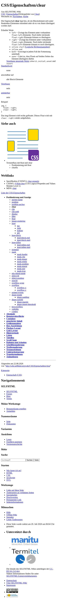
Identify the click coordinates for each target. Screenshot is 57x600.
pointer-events (17, 292)
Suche (25, 16)
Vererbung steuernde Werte (17, 61)
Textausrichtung (13, 349)
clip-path (15, 211)
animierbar (5, 93)
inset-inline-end (23, 245)
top (18, 226)
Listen (9, 335)
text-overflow (17, 307)
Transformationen (14, 354)
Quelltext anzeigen (14, 442)
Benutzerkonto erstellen (16, 409)
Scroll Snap (11, 340)
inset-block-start (23, 240)
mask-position (23, 264)
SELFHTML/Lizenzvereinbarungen (21, 576)
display (15, 214)
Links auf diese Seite (15, 490)
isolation (15, 250)
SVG (8, 480)
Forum (9, 394)
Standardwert (6, 66)
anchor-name (17, 200)
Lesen (8, 439)
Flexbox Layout (13, 328)
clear (14, 188)
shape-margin (22, 302)
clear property (33, 181)
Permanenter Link (13, 500)
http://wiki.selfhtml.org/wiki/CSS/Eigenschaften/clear (28, 366)
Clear (36, 14)
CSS (3, 14)
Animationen (12, 357)
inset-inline (16, 242)
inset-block (16, 235)
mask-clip (21, 257)
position (15, 202)
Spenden (10, 517)
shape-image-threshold (26, 304)
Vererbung (5, 84)
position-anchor (18, 204)
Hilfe (8, 512)
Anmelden (10, 411)
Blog (8, 396)
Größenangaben (13, 323)
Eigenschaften (12, 14)
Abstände (10, 314)
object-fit (15, 276)
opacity (15, 280)
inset (14, 223)
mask (14, 252)
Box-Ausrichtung (14, 326)
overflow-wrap (18, 283)
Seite (8, 421)
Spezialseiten (11, 495)
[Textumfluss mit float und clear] (6, 170)
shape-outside (17, 299)
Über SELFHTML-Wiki (16, 583)
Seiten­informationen (14, 502)
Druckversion (12, 497)
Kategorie (5, 370)
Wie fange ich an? (13, 470)
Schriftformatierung (15, 345)
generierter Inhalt (14, 321)
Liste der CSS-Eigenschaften (13, 193)
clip (13, 209)
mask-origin (22, 261)
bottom (20, 230)
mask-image (22, 259)
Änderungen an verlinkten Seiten (20, 492)
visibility (15, 309)
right (19, 228)
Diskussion (11, 424)
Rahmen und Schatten (16, 342)
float (13, 219)
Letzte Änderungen (14, 519)
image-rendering (18, 221)
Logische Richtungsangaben (37, 47)
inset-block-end (23, 238)
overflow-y (21, 290)
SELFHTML (11, 391)
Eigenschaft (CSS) (14, 375)
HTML (9, 473)
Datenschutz (11, 580)
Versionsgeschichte (14, 444)
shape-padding (23, 297)
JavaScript (10, 478)
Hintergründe (12, 333)
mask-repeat (22, 266)
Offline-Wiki (11, 515)
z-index (15, 311)
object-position (18, 278)
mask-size (21, 269)
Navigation (17, 16)
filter (14, 216)
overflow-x (21, 288)
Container (11, 319)
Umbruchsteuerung (15, 352)
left (18, 233)
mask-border (22, 254)
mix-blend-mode (18, 273)
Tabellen (10, 338)
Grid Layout (12, 330)
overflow (15, 285)
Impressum (11, 585)
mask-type (21, 271)
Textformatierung (14, 347)
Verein (9, 398)
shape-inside (17, 295)
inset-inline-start (23, 247)
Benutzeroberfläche (15, 316)
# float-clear (20, 183)
